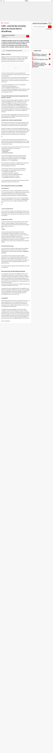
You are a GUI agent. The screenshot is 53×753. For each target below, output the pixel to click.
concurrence (14, 114)
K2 (2, 227)
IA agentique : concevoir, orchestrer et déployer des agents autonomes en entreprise (40, 64)
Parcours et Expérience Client (40, 59)
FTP (25, 288)
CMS (26, 58)
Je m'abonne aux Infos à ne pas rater (14, 50)
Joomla (3, 56)
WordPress (17, 104)
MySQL (28, 289)
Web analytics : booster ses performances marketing (40, 54)
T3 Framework (5, 151)
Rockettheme (14, 159)
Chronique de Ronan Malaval (8, 35)
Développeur (6, 22)
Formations (37, 50)
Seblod (3, 229)
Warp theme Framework (7, 152)
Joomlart (23, 158)
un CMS (15, 100)
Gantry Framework (6, 149)
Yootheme (3, 159)
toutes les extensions (22, 195)
